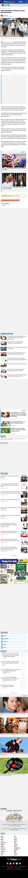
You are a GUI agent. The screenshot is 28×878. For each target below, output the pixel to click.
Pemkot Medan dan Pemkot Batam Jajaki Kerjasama (10, 508)
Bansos (2, 837)
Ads (14, 859)
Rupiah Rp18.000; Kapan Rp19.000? (14, 821)
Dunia (15, 842)
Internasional (17, 848)
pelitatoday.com (8, 42)
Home (2, 8)
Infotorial (3, 848)
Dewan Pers (3, 842)
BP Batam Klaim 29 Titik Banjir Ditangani (10, 499)
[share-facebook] (3, 5)
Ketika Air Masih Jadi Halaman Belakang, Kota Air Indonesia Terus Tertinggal (14, 825)
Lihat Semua (14, 555)
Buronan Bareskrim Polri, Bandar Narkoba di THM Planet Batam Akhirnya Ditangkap (10, 492)
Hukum (15, 846)
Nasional (16, 849)
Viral (5, 647)
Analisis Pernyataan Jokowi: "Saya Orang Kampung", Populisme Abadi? (14, 829)
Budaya (2, 839)
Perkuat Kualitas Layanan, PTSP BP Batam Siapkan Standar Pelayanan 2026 (10, 540)
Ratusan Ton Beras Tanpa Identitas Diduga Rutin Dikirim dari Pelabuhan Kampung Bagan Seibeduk (9, 549)
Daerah (12, 200)
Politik (5, 635)
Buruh (15, 839)
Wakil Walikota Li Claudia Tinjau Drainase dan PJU (10, 516)
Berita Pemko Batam (5, 200)
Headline (17, 200)
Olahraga (3, 851)
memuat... (4, 205)
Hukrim (2, 846)
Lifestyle (3, 849)
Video (5, 644)
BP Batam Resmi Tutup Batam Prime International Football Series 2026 (9, 532)
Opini (15, 851)
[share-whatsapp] (8, 5)
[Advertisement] (14, 89)
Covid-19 (6, 641)
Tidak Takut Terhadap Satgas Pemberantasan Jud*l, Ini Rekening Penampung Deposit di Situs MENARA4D (11, 679)
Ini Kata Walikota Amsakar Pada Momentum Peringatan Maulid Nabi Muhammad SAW (9, 525)
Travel (15, 853)
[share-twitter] (6, 5)
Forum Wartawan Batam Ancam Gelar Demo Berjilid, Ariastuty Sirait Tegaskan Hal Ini (10, 485)
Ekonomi (2, 844)
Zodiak (15, 854)
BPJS (15, 836)
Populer (20, 1)
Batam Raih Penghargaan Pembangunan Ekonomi (10, 476)
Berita (15, 837)
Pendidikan (6, 638)
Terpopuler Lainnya (14, 692)
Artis (2, 836)
